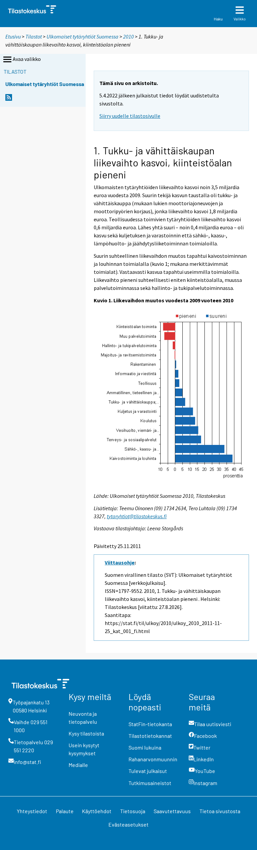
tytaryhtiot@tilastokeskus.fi (137, 516)
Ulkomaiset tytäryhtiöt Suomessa (82, 36)
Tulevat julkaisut (147, 771)
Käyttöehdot (96, 811)
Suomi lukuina (144, 747)
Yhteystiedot (32, 811)
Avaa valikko (27, 59)
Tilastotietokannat (150, 735)
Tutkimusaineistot (149, 783)
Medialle (78, 765)
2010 (128, 36)
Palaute (65, 811)
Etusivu (13, 36)
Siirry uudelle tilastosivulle (129, 115)
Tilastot (33, 36)
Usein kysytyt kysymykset (84, 749)
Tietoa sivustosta (219, 811)
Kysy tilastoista (86, 733)
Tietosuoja (132, 811)
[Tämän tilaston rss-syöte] (8, 99)
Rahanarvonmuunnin (152, 759)
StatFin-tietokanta (150, 724)
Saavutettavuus (172, 811)
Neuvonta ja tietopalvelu (83, 717)
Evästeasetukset (128, 824)
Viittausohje (120, 562)
